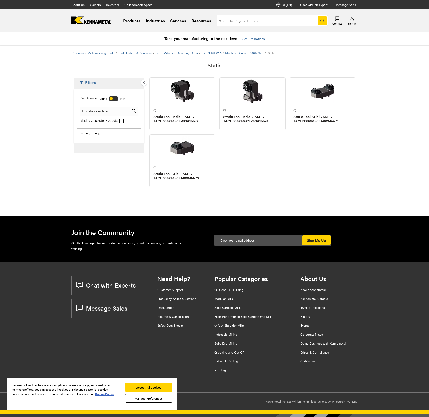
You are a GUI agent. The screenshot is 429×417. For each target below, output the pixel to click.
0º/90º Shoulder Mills (229, 325)
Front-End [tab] (93, 133)
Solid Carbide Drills (227, 307)
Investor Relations (312, 307)
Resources (201, 20)
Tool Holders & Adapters (135, 53)
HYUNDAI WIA (211, 53)
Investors (112, 4)
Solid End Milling (225, 343)
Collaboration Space (138, 4)
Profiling (220, 370)
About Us (78, 4)
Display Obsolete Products (99, 120)
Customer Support (170, 289)
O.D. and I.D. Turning (228, 289)
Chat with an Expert (314, 4)
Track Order (165, 307)
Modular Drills (224, 298)
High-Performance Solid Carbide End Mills (243, 316)
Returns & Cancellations (173, 316)
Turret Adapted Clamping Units (176, 53)
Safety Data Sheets (170, 325)
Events (304, 325)
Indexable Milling (225, 334)
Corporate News (311, 334)
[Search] (322, 20)
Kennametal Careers (314, 298)
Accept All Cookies (148, 387)
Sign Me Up (316, 240)
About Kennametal (313, 289)
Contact (337, 23)
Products (131, 20)
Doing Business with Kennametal (323, 343)
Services (178, 20)
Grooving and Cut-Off (229, 352)
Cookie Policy (104, 394)
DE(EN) (287, 4)
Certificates (307, 361)
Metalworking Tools (101, 53)
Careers (95, 4)
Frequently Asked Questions (176, 298)
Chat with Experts (111, 284)
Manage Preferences (149, 398)
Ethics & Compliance (314, 352)
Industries (155, 20)
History (305, 316)
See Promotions (253, 38)
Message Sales (346, 4)
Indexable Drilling (226, 361)
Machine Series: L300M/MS (244, 53)
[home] (91, 22)
